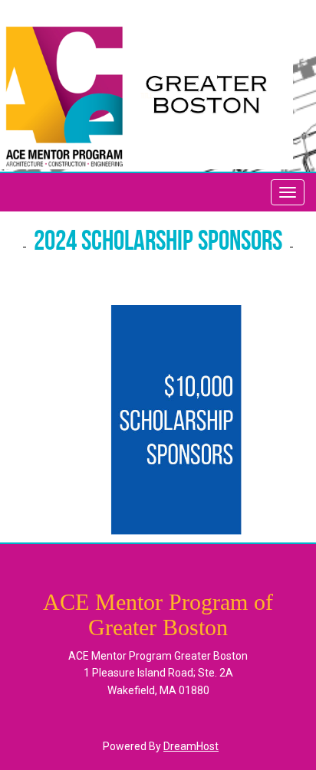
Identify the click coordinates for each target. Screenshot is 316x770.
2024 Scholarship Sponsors (158, 243)
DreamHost (191, 746)
